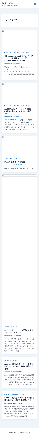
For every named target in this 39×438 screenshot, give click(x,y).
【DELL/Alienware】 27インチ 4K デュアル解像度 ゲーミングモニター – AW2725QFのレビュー (19, 58)
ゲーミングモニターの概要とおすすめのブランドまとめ (18, 331)
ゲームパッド (13, 394)
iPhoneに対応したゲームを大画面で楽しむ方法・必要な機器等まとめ (19, 399)
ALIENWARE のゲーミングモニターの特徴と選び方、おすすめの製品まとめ (19, 111)
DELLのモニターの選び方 (14, 162)
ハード (27, 52)
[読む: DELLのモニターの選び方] (19, 145)
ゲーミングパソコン (10, 52)
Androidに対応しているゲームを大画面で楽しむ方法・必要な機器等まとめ (18, 366)
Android (6, 360)
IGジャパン (8, 2)
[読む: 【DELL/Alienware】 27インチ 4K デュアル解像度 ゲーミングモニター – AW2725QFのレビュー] (19, 39)
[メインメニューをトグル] (35, 4)
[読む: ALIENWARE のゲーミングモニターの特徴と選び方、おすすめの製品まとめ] (19, 92)
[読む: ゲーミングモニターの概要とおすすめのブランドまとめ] (19, 249)
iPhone (6, 394)
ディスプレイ (21, 52)
